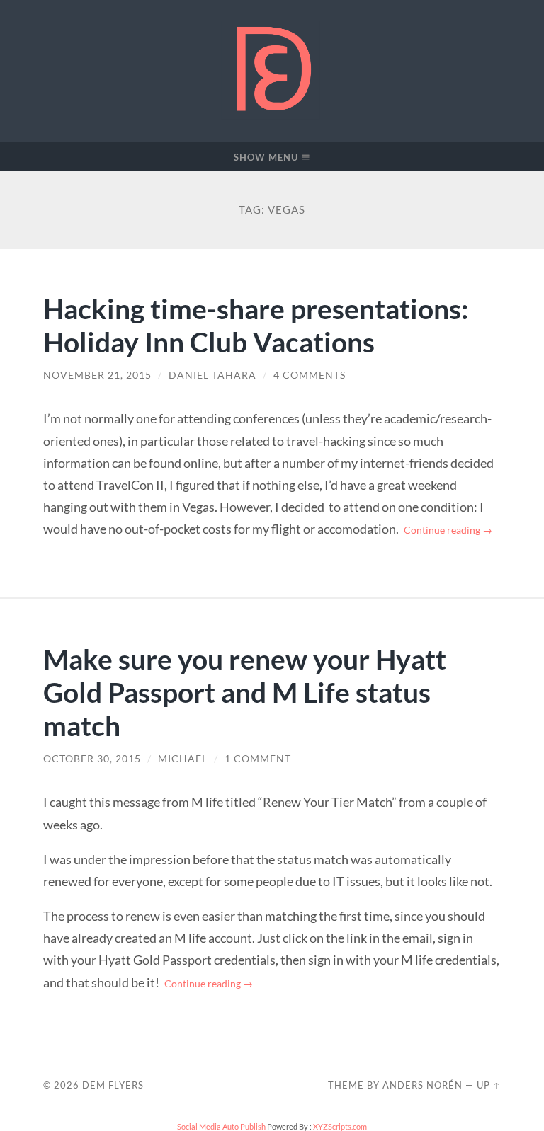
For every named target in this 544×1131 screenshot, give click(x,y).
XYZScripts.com (340, 1126)
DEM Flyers (113, 1085)
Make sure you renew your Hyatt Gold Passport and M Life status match (244, 692)
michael (183, 758)
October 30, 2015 (92, 758)
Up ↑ (489, 1085)
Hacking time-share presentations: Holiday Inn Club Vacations (255, 325)
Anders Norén (422, 1085)
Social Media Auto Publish (221, 1126)
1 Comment (258, 758)
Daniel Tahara (212, 375)
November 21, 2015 (97, 375)
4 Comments (309, 375)
